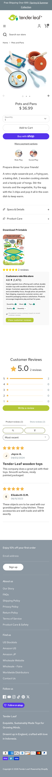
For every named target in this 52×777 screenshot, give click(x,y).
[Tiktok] (18, 697)
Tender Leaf (24, 769)
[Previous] (4, 96)
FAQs (6, 594)
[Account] (39, 25)
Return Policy (10, 612)
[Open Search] (4, 34)
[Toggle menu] (4, 26)
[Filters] (35, 430)
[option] (26, 70)
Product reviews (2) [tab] (14, 421)
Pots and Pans (17, 42)
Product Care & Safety (15, 624)
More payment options (26, 143)
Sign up (13, 567)
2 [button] (26, 96)
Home (5, 42)
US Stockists (10, 642)
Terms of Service (12, 618)
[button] (10, 269)
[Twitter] (28, 697)
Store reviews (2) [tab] (37, 421)
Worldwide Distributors (16, 672)
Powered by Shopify (39, 769)
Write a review (26, 408)
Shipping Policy (11, 600)
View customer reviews (19, 320)
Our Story (8, 588)
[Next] (48, 96)
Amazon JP (9, 654)
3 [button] (29, 96)
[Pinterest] (23, 697)
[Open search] (13, 430)
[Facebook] (4, 697)
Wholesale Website (13, 660)
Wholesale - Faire (12, 666)
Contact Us (9, 678)
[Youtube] (9, 697)
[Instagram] (14, 697)
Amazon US (9, 648)
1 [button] (22, 96)
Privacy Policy (10, 606)
